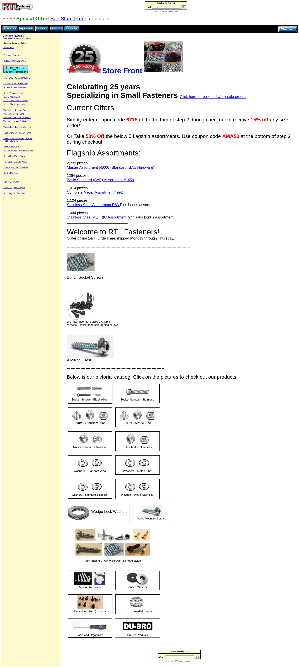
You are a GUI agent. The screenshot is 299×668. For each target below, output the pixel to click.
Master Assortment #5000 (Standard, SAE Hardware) (110, 167)
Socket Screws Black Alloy (15, 83)
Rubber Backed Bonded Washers (18, 150)
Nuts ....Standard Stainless (15, 100)
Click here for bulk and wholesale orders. (213, 96)
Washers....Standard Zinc (14, 110)
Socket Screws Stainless (14, 87)
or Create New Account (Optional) (17, 37)
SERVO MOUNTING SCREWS (17, 133)
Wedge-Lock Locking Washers (17, 127)
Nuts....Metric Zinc (11, 97)
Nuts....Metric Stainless (14, 104)
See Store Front (68, 18)
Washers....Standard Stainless (17, 117)
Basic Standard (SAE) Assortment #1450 (100, 180)
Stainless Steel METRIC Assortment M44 (101, 217)
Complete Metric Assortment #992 (95, 192)
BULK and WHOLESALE (14, 61)
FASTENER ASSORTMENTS (16, 78)
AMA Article (8, 47)
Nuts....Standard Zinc (13, 93)
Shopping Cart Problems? (14, 193)
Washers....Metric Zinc (13, 114)
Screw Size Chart (11, 182)
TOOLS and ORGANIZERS (15, 168)
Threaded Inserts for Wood (15, 162)
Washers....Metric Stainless (15, 121)
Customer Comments (13, 55)
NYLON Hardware (11, 147)
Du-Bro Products (10, 173)
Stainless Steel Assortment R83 (93, 205)
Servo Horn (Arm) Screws (14, 156)
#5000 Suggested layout (14, 187)
